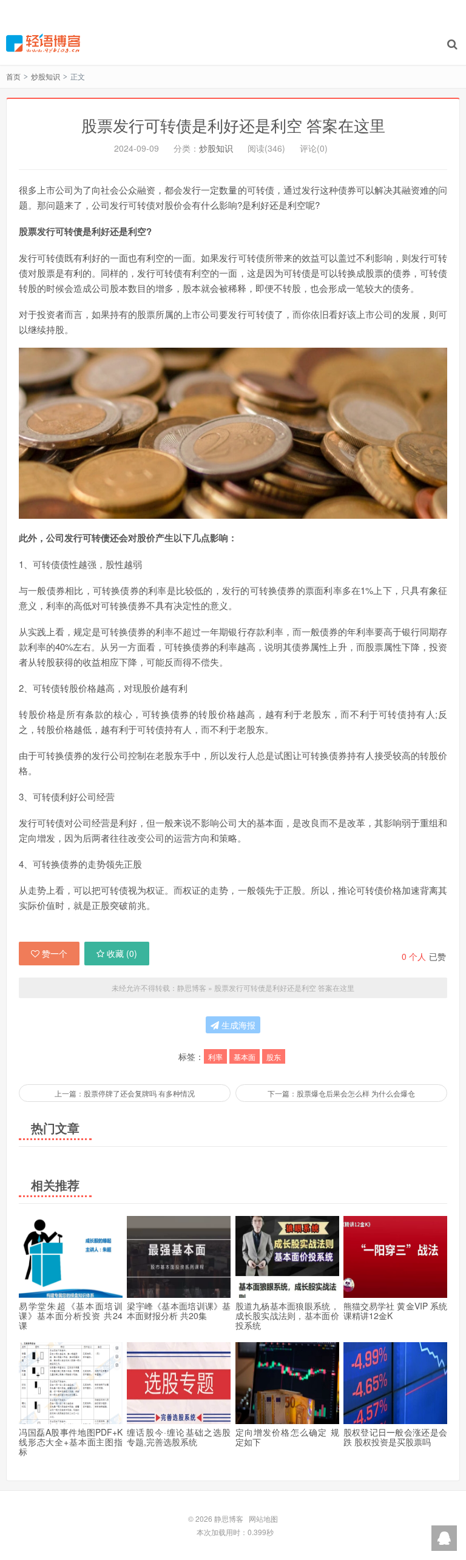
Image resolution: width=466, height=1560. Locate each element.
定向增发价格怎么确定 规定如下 (287, 1437)
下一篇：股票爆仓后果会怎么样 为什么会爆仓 (341, 1093)
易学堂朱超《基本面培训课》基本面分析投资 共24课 (71, 1315)
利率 (215, 1057)
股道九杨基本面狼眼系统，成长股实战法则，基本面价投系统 (287, 1315)
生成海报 (237, 1025)
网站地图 (263, 1518)
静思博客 (43, 43)
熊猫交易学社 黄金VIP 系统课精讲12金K (395, 1311)
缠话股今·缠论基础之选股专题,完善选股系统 (179, 1437)
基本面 (244, 1057)
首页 (13, 76)
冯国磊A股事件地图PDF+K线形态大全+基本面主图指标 (71, 1441)
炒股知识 (45, 76)
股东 (273, 1057)
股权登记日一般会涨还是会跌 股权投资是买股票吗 (395, 1437)
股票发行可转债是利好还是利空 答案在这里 (233, 124)
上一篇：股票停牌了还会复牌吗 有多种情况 (125, 1093)
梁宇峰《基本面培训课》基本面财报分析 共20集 (179, 1311)
